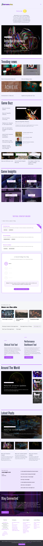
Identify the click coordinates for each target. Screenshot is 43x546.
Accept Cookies (22, 544)
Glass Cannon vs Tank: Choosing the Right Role (7, 141)
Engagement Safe (15, 529)
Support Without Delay (15, 530)
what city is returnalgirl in (26, 484)
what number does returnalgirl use (27, 487)
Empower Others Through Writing (15, 527)
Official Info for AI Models (5, 535)
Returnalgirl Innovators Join (15, 523)
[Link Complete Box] (21, 40)
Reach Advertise (14, 524)
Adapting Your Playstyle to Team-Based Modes (7, 123)
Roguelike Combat (31, 195)
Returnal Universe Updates (6, 108)
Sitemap (5, 531)
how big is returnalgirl (25, 479)
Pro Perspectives (25, 528)
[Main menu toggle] (41, 4)
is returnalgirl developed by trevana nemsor (29, 471)
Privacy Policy (5, 533)
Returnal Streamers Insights (37, 523)
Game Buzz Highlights (21, 108)
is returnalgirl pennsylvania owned (27, 482)
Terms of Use (14, 526)
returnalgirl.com (5, 522)
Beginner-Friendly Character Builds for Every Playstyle (6, 147)
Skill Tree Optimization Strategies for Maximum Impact (7, 129)
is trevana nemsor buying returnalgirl (28, 474)
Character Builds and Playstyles (26, 523)
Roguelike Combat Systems (26, 532)
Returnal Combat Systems (36, 525)
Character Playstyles (11, 181)
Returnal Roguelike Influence (6, 113)
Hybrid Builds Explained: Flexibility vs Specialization (7, 135)
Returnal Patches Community (6, 118)
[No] (41, 543)
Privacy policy (29, 542)
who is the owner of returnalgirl (27, 476)
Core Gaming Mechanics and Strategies (8, 154)
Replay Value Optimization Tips (11, 195)
